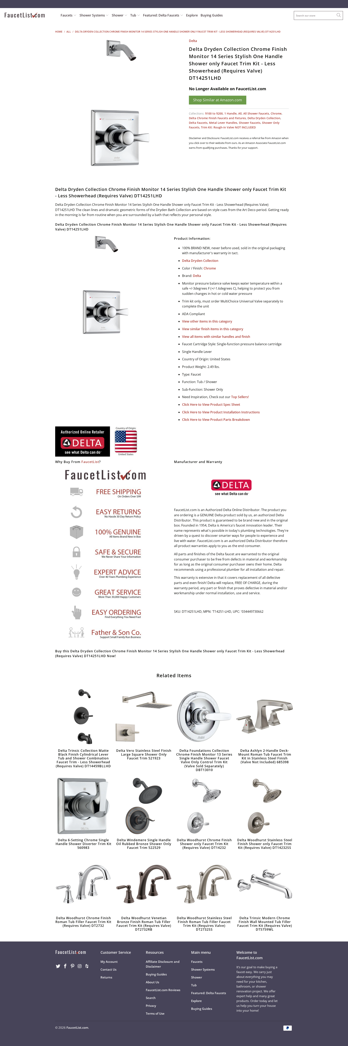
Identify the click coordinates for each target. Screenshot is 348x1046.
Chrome (276, 113)
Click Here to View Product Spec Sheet (211, 404)
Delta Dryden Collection (264, 118)
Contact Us (108, 969)
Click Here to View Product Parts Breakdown (216, 419)
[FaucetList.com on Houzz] (87, 966)
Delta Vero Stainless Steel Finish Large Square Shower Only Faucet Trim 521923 (144, 716)
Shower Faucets (249, 123)
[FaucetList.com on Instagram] (80, 966)
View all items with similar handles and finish (216, 336)
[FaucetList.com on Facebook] (65, 966)
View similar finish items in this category (212, 329)
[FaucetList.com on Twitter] (58, 966)
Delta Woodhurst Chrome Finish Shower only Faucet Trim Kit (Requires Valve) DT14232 (204, 806)
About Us (152, 982)
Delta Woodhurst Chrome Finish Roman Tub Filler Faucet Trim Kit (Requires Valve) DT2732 (83, 884)
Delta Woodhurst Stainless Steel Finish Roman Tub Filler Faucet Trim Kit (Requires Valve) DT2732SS (204, 884)
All (240, 113)
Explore (192, 15)
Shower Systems (93, 15)
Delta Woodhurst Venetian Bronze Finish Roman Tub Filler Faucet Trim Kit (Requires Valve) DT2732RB (144, 884)
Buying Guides (212, 15)
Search (151, 998)
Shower (118, 15)
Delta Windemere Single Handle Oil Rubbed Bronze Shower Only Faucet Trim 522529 (144, 806)
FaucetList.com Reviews (163, 990)
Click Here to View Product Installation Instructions (221, 412)
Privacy (151, 1006)
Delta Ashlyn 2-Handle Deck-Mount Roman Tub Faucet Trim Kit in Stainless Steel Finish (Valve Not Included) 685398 (264, 716)
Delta (193, 41)
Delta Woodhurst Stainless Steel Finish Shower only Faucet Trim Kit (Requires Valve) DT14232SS (264, 806)
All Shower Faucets (256, 113)
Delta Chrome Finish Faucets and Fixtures (217, 118)
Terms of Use (155, 1013)
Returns (106, 977)
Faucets (66, 15)
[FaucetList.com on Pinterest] (72, 966)
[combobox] (318, 15)
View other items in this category (207, 321)
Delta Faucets (198, 123)
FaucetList (90, 462)
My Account (109, 962)
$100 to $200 (214, 113)
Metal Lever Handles (223, 123)
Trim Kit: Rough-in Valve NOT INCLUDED (228, 127)
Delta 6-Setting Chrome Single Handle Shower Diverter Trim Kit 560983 (83, 806)
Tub (133, 15)
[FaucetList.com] (30, 15)
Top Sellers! (240, 397)
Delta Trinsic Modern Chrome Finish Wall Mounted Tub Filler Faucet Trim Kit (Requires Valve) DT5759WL (264, 884)
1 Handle (230, 113)
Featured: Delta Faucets (161, 15)
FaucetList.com (77, 1028)
